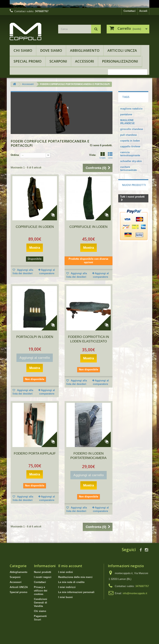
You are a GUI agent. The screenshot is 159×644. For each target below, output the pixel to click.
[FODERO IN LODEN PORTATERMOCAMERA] (88, 425)
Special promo (27, 61)
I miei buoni (65, 597)
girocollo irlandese (131, 129)
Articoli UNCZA (122, 50)
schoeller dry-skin (131, 161)
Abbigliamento (84, 50)
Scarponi (58, 61)
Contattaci (130, 10)
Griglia (102, 158)
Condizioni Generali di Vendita (40, 603)
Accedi (143, 10)
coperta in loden (130, 140)
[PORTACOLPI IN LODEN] (34, 308)
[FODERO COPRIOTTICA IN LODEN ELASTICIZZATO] (88, 308)
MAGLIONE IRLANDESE (127, 122)
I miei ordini (65, 572)
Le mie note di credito (71, 582)
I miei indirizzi (67, 587)
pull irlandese (128, 134)
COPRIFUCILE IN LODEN (35, 227)
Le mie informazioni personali (76, 592)
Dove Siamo (51, 50)
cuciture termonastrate (128, 168)
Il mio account (70, 565)
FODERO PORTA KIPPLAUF (35, 453)
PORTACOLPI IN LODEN (34, 337)
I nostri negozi (42, 577)
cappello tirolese (130, 146)
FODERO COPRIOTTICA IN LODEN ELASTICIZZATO (88, 339)
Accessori (84, 61)
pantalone (126, 114)
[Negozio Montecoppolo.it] (31, 31)
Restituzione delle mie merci (75, 577)
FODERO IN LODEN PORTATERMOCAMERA (88, 456)
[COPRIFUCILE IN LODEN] (34, 198)
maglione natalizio (131, 108)
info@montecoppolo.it (135, 593)
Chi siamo (23, 50)
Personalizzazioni (120, 61)
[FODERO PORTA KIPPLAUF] (34, 425)
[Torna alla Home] (14, 84)
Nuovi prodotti (134, 185)
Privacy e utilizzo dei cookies (40, 591)
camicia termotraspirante (130, 154)
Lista (110, 158)
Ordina (15, 155)
